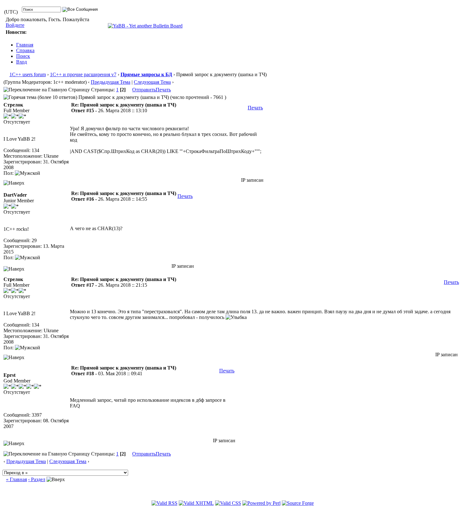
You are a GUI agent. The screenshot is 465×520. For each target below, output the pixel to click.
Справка (25, 50)
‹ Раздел (36, 479)
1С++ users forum (27, 74)
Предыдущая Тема (110, 82)
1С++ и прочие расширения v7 (83, 74)
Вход (21, 61)
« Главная (16, 479)
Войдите (15, 25)
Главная (24, 44)
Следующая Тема (152, 82)
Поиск (23, 56)
